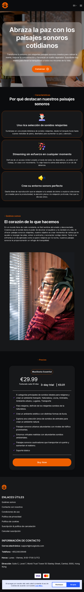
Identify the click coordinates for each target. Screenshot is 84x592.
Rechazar (59, 585)
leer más (39, 586)
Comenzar (40, 69)
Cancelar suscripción (11, 531)
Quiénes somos (9, 502)
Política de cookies (10, 521)
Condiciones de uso (11, 512)
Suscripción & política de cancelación (18, 526)
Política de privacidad (11, 516)
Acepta (73, 585)
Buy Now (42, 462)
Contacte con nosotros (12, 507)
